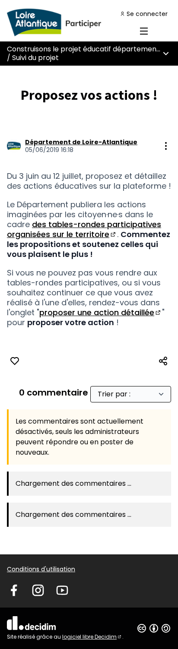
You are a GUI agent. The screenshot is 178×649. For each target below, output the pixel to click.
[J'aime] (14, 361)
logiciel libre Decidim (92, 636)
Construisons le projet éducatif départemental (86, 49)
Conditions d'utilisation (41, 569)
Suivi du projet (35, 58)
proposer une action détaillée (100, 312)
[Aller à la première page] (67, 22)
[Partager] (163, 361)
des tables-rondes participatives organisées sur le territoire (84, 229)
